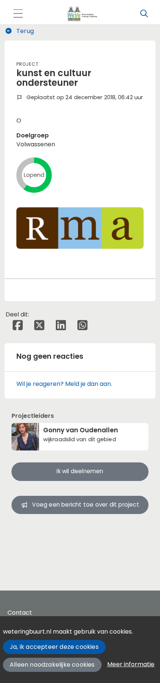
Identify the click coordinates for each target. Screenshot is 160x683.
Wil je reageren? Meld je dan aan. (64, 384)
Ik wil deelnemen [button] (80, 471)
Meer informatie (130, 664)
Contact (19, 612)
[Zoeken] (144, 14)
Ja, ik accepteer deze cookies (54, 647)
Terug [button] (24, 31)
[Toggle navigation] (18, 14)
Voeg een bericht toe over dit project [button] (85, 504)
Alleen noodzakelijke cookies (52, 664)
